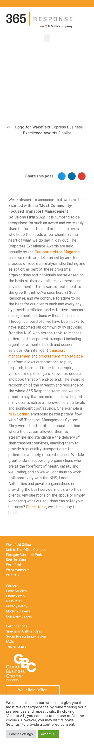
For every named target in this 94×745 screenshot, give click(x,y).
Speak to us (36, 507)
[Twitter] (79, 3)
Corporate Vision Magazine (57, 252)
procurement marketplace (61, 356)
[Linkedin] (72, 3)
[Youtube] (86, 3)
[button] (47, 38)
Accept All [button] (48, 734)
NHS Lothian (19, 414)
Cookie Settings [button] (21, 734)
